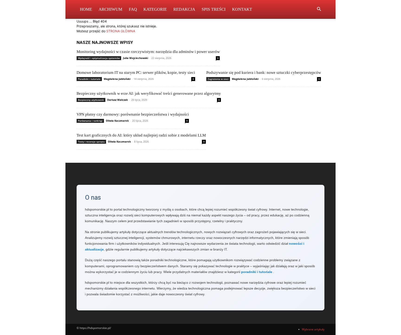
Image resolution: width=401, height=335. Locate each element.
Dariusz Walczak (117, 99)
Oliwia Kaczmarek (117, 120)
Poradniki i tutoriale (89, 79)
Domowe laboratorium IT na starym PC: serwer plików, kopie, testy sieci (136, 72)
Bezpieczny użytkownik (91, 99)
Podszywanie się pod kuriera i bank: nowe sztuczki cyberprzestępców (263, 72)
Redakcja (184, 9)
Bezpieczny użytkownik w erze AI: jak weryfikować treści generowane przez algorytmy (149, 93)
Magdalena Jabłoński (117, 79)
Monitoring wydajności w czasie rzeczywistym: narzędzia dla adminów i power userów (148, 51)
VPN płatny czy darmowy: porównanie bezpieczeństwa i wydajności (133, 114)
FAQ (133, 9)
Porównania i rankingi (90, 120)
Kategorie (155, 9)
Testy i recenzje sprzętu (91, 141)
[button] (318, 9)
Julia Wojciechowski (135, 58)
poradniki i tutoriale (256, 272)
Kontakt (242, 9)
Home (86, 9)
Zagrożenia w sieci (218, 79)
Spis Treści (214, 9)
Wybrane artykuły (313, 329)
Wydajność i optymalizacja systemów (99, 58)
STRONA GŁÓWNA (120, 31)
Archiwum (110, 9)
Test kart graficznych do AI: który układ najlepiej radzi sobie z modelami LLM (141, 135)
